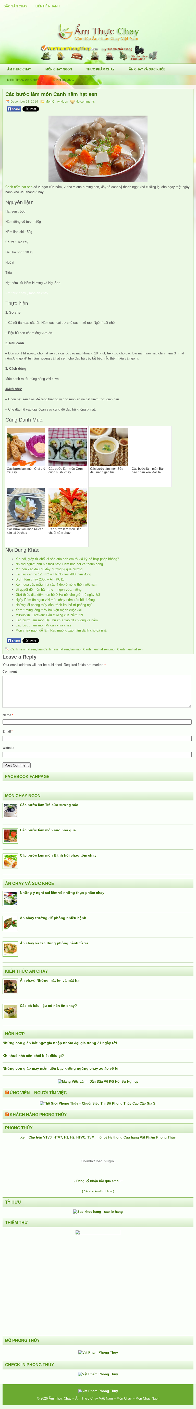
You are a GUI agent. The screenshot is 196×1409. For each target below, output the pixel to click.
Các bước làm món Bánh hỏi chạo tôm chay (58, 855)
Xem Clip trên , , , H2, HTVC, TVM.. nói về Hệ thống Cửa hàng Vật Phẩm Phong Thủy (98, 1137)
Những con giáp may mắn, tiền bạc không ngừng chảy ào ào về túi (61, 1068)
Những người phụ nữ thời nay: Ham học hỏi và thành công (59, 564)
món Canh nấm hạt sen (126, 649)
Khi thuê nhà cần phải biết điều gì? (33, 1056)
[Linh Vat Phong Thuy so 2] (98, 1234)
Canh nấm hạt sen (18, 187)
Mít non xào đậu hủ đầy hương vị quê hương (49, 569)
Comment (10, 671)
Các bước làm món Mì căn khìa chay (43, 625)
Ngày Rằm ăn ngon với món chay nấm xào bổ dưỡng (55, 600)
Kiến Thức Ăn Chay (23, 80)
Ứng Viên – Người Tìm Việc (38, 1093)
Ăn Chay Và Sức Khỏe (147, 69)
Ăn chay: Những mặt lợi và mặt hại (50, 980)
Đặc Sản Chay (15, 6)
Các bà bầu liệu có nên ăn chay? (48, 1006)
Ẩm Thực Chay (19, 69)
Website (8, 748)
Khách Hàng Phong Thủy (38, 1115)
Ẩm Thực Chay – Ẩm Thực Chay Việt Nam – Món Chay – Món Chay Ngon (104, 1398)
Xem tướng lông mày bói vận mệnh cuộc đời (49, 610)
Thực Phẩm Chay (100, 69)
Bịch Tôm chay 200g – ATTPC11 (40, 579)
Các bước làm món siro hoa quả (48, 830)
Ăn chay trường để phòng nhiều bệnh (53, 918)
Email (8, 731)
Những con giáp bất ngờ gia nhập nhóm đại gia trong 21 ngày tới (60, 1043)
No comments (85, 101)
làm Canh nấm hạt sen (53, 649)
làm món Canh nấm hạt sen (89, 649)
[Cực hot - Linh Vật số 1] (98, 1212)
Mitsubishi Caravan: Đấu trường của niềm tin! (49, 615)
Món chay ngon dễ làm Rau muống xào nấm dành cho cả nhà (61, 630)
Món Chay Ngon (58, 69)
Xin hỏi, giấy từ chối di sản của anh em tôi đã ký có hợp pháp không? (67, 559)
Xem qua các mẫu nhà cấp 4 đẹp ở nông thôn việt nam (56, 584)
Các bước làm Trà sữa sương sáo (49, 805)
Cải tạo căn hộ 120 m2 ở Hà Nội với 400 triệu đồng (53, 574)
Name (8, 715)
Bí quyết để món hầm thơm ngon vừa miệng (48, 589)
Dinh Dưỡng (63, 80)
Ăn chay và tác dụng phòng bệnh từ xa (54, 943)
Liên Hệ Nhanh (47, 6)
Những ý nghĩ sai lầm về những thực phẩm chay (62, 893)
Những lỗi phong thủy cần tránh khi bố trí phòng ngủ (54, 605)
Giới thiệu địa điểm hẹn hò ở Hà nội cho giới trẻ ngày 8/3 (58, 595)
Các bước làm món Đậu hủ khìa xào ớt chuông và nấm (57, 620)
